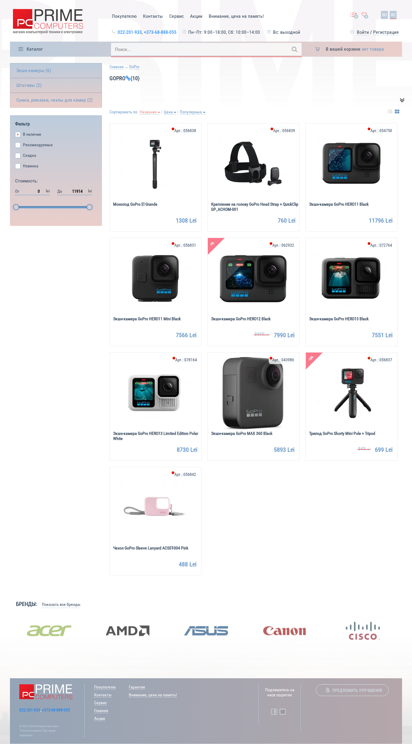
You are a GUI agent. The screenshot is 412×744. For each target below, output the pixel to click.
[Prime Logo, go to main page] (48, 22)
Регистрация (386, 32)
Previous (5, 631)
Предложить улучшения (357, 690)
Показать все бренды (61, 604)
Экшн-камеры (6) (33, 70)
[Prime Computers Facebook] (274, 712)
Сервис (176, 16)
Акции (196, 16)
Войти (363, 32)
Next (407, 631)
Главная (116, 66)
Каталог (35, 49)
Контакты (153, 16)
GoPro (134, 66)
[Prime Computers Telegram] (283, 712)
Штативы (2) (29, 85)
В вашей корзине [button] (355, 49)
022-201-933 (130, 32)
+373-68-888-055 (160, 32)
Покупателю (124, 16)
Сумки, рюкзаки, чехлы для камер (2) (54, 100)
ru (393, 14)
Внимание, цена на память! (236, 16)
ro (384, 14)
